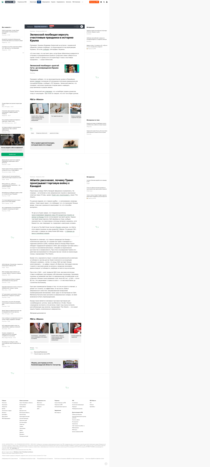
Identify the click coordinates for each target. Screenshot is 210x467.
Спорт (3, 179)
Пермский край (23, 420)
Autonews (89, 33)
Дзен (38, 408)
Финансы (4, 412)
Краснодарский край (24, 416)
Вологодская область (24, 412)
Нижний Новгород (24, 418)
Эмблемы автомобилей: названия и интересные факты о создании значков (97, 38)
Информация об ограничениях (10, 458)
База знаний (5, 416)
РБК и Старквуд (5, 203)
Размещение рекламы (77, 408)
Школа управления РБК (77, 431)
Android (92, 404)
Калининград (23, 414)
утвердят (38, 81)
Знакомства (75, 423)
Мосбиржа (16, 452)
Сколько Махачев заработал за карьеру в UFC (97, 180)
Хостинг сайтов (75, 419)
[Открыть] (12, 2)
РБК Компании (75, 427)
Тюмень (21, 426)
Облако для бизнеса (77, 414)
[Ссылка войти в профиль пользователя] (107, 1)
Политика (4, 35)
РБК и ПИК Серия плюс (7, 123)
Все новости (6, 27)
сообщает (46, 49)
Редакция (74, 406)
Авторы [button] (32, 348)
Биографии (4, 414)
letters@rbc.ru (15, 448)
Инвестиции (89, 191)
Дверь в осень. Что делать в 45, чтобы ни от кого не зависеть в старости (97, 46)
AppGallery (92, 406)
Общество (4, 42)
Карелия (21, 432)
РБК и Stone (4, 290)
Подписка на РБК (59, 404)
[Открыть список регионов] (101, 2)
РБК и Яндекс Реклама (7, 337)
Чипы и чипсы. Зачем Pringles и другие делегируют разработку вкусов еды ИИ (97, 195)
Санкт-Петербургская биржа (26, 452)
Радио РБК (9, 2)
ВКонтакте (39, 402)
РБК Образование (6, 418)
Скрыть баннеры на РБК (60, 402)
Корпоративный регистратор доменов (79, 417)
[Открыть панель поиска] (104, 2)
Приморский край (24, 436)
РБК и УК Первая (6, 106)
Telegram (39, 406)
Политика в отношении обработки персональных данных (69, 458)
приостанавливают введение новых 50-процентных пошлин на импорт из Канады (53, 216)
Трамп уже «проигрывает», (61, 195)
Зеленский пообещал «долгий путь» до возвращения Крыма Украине (44, 68)
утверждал (48, 91)
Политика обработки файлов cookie (94, 458)
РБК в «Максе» (37, 99)
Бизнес (3, 408)
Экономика (4, 328)
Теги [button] (31, 128)
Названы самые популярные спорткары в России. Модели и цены (97, 31)
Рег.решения (75, 421)
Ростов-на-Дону (23, 422)
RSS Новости (58, 412)
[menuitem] (22, 2)
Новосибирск (23, 406)
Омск (21, 408)
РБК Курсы (74, 429)
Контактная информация (78, 404)
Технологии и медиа (6, 172)
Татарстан (22, 424)
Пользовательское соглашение (45, 458)
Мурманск (22, 434)
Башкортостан (23, 410)
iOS (90, 402)
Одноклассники (41, 404)
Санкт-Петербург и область (26, 402)
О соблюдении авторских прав (27, 458)
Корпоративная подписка (61, 406)
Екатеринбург (23, 404)
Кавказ (21, 430)
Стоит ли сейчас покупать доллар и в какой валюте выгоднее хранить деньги (97, 188)
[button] (101, 2)
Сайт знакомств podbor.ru (78, 425)
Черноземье (22, 428)
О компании (75, 402)
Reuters (58, 227)
